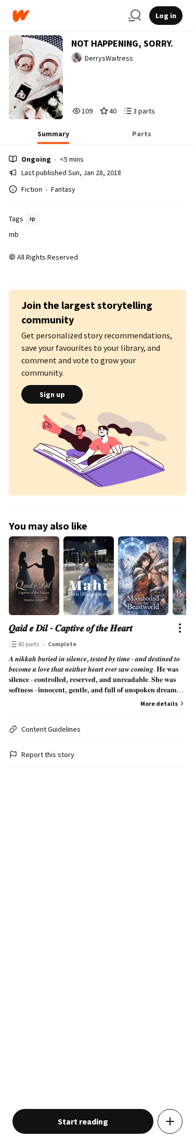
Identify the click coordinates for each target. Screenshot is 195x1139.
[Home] (66, 15)
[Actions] (180, 628)
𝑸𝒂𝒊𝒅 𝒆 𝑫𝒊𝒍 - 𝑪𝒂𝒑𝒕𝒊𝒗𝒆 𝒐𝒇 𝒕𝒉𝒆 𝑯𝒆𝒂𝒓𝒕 (71, 628)
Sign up (52, 394)
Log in (165, 15)
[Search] (134, 15)
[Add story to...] (170, 1121)
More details (159, 703)
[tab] (53, 137)
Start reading (83, 1121)
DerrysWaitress (109, 58)
